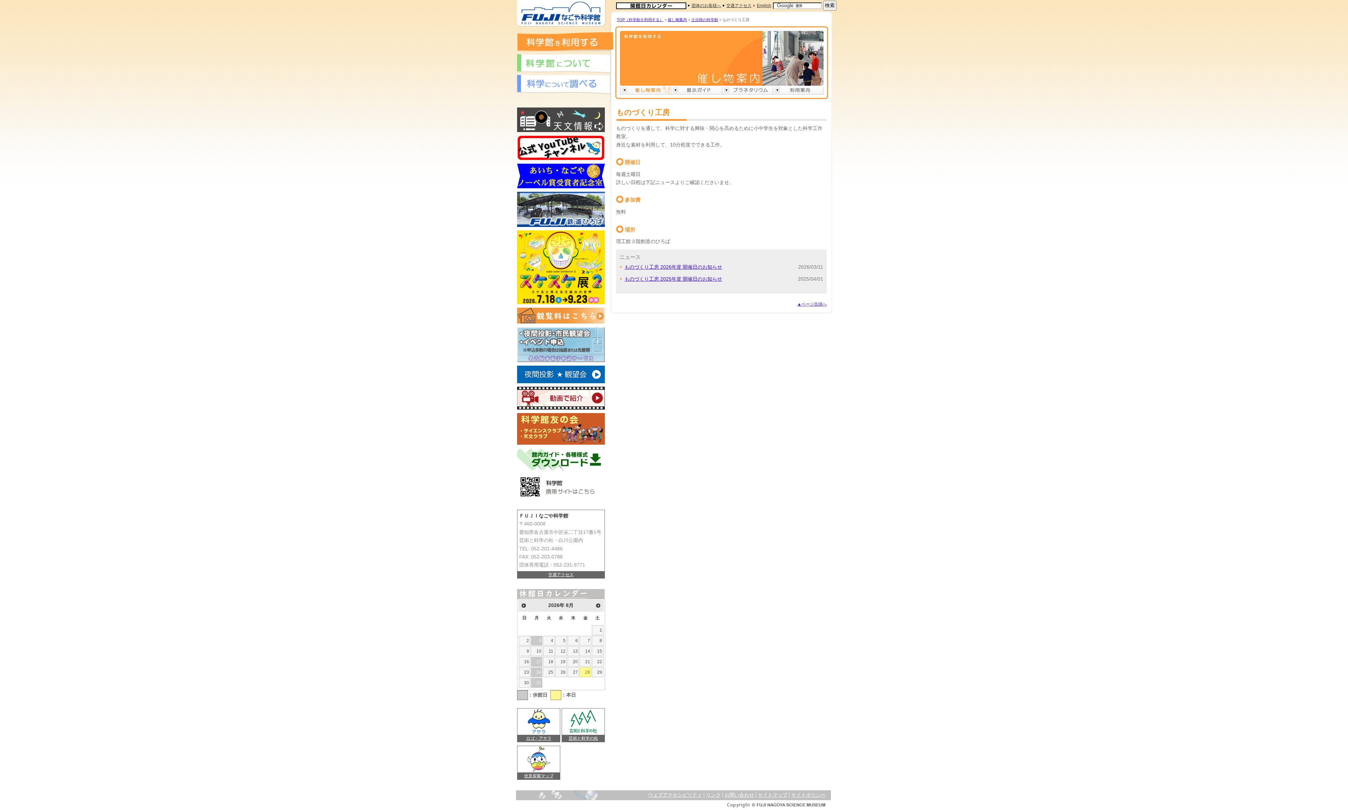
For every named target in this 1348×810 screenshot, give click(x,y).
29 (599, 672)
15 (599, 651)
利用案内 (798, 90)
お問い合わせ (739, 795)
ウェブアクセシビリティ (675, 795)
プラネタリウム (747, 90)
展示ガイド (696, 90)
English (764, 5)
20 (575, 661)
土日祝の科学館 (704, 20)
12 (563, 651)
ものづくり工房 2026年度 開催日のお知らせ (673, 267)
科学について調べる (563, 84)
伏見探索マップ (539, 775)
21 (587, 661)
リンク (713, 795)
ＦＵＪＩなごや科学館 (561, 13)
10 (538, 651)
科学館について (563, 63)
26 (563, 672)
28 (587, 672)
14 (587, 651)
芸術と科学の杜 (583, 738)
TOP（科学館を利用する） (640, 20)
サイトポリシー (808, 795)
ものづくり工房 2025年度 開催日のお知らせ (673, 279)
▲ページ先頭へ (812, 304)
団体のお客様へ (706, 5)
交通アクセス (739, 5)
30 (526, 682)
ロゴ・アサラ (538, 738)
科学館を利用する (565, 41)
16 (526, 661)
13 (575, 651)
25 (550, 672)
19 (563, 661)
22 (599, 661)
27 (575, 672)
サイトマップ (772, 795)
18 (550, 661)
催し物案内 (677, 20)
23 (526, 672)
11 (551, 651)
